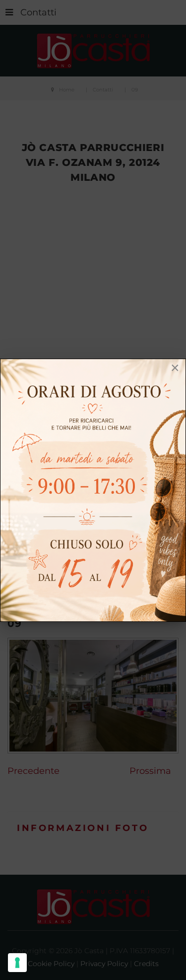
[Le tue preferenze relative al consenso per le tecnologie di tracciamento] (17, 962)
